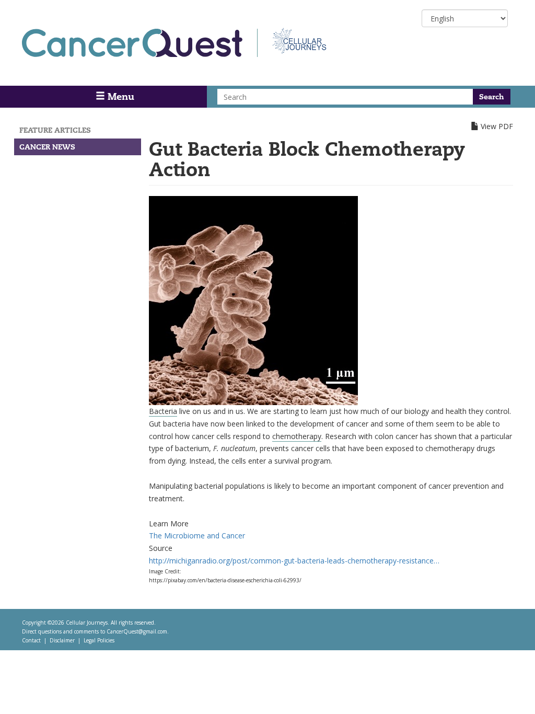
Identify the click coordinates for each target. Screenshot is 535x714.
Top (512, 693)
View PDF (497, 126)
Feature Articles (55, 130)
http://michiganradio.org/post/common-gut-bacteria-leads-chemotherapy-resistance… (294, 561)
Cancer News (47, 147)
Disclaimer (62, 640)
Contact (31, 640)
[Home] (140, 43)
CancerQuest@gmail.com (137, 631)
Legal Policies (99, 640)
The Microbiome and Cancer (197, 535)
